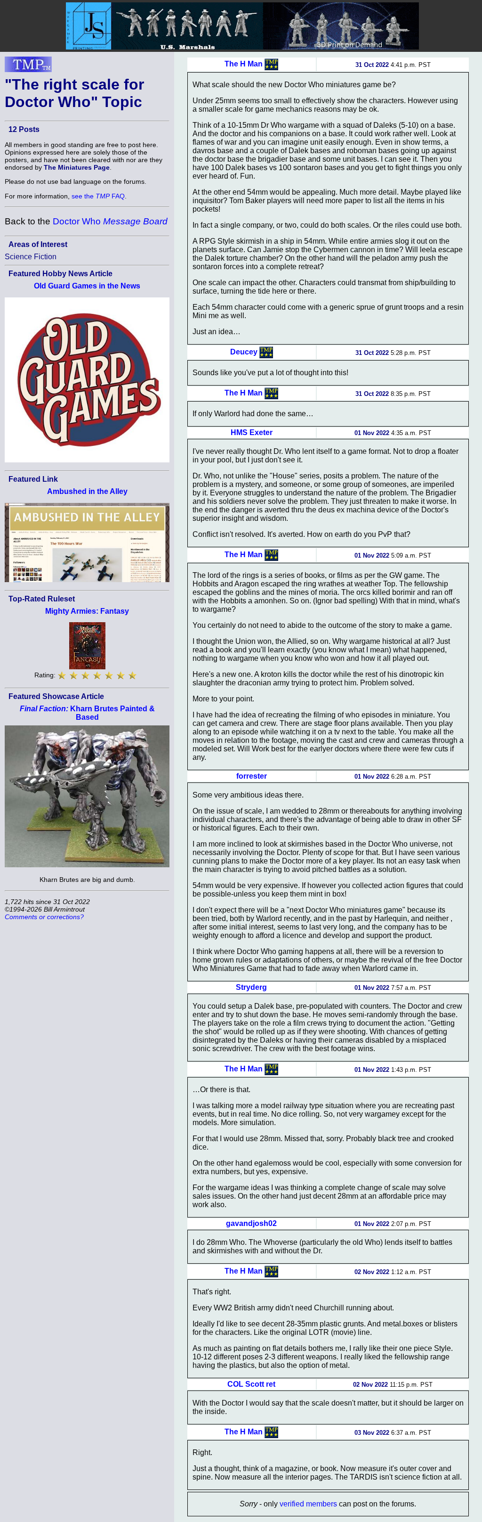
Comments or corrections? (44, 917)
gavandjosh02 (251, 1223)
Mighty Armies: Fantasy (87, 611)
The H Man (244, 64)
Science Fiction (30, 257)
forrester (251, 776)
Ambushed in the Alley (87, 491)
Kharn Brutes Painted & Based (87, 713)
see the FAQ (98, 196)
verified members (308, 1504)
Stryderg (251, 987)
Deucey (243, 352)
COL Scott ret (251, 1384)
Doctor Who (110, 221)
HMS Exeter (252, 432)
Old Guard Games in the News (87, 286)
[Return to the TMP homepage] (28, 66)
